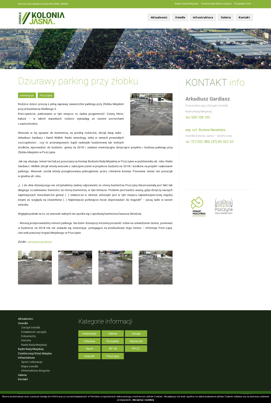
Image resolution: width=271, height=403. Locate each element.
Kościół (89, 356)
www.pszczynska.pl (40, 241)
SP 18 (113, 348)
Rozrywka (113, 341)
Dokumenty (28, 336)
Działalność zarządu (33, 331)
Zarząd (136, 333)
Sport (89, 348)
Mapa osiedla (29, 366)
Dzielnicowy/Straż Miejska (35, 353)
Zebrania (89, 341)
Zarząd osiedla (30, 327)
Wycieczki (136, 341)
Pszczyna (46, 95)
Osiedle (180, 17)
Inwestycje (27, 95)
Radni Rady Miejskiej (186, 3)
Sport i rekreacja (31, 361)
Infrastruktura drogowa (35, 370)
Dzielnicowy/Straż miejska (216, 3)
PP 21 (136, 348)
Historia (26, 340)
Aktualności (159, 17)
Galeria (226, 17)
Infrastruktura (203, 17)
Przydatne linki (242, 3)
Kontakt (244, 17)
